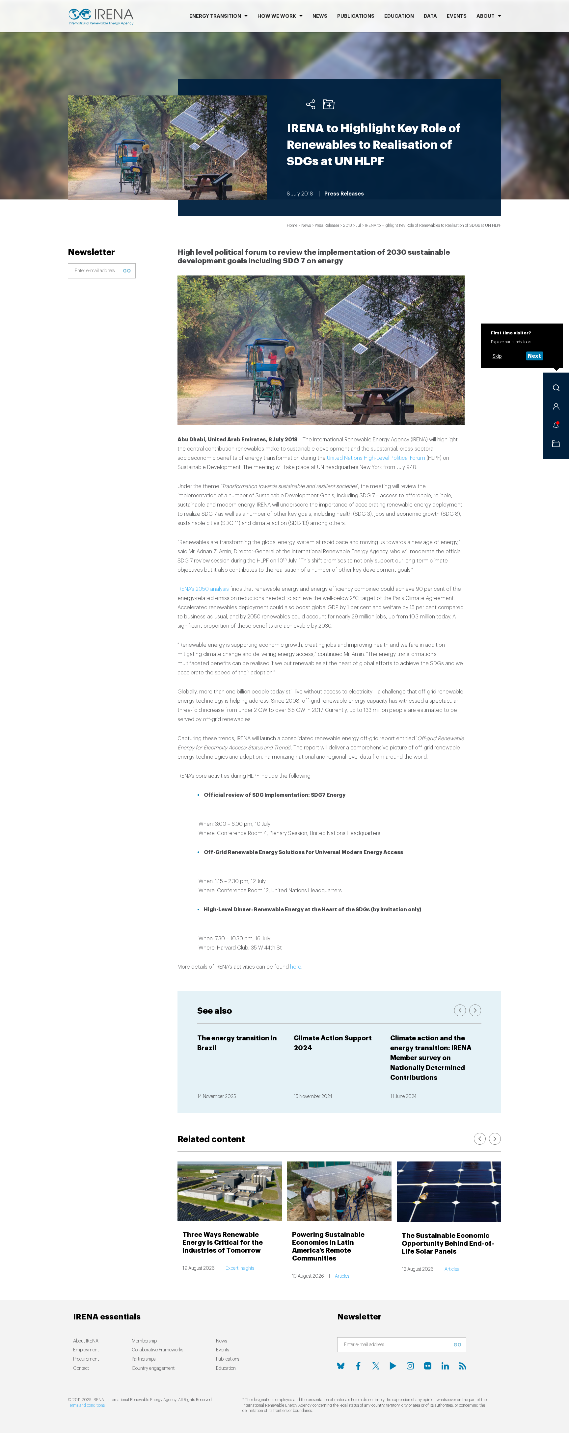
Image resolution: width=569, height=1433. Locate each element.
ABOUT (485, 16)
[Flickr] (427, 1366)
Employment (86, 1350)
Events (457, 16)
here (295, 967)
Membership (144, 1341)
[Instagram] (410, 1366)
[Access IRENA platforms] (556, 406)
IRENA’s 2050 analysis (203, 589)
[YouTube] (393, 1366)
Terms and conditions (86, 1405)
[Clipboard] (329, 104)
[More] (310, 104)
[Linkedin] (445, 1366)
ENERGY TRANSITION (215, 16)
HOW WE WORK (276, 16)
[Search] (556, 387)
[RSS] (462, 1366)
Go (127, 271)
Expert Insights (240, 1268)
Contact (81, 1368)
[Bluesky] (340, 1366)
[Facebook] (358, 1366)
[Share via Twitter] (292, 104)
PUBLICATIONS (355, 16)
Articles (342, 1276)
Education (399, 16)
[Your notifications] (556, 425)
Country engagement (153, 1368)
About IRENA (85, 1341)
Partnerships (143, 1359)
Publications (227, 1359)
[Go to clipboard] (556, 443)
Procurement (86, 1359)
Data (430, 16)
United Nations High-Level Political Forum (376, 458)
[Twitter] (375, 1366)
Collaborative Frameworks (157, 1350)
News (319, 16)
